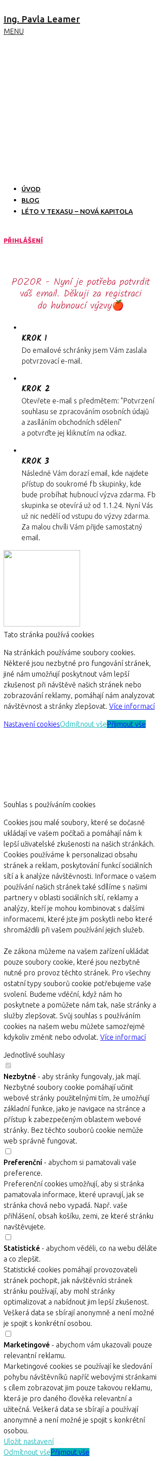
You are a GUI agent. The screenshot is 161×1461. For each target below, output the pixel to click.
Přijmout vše (126, 724)
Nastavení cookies (32, 724)
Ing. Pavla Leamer (42, 19)
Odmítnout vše (83, 724)
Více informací (132, 706)
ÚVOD (31, 189)
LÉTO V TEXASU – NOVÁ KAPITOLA (77, 211)
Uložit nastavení (29, 1441)
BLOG (30, 200)
